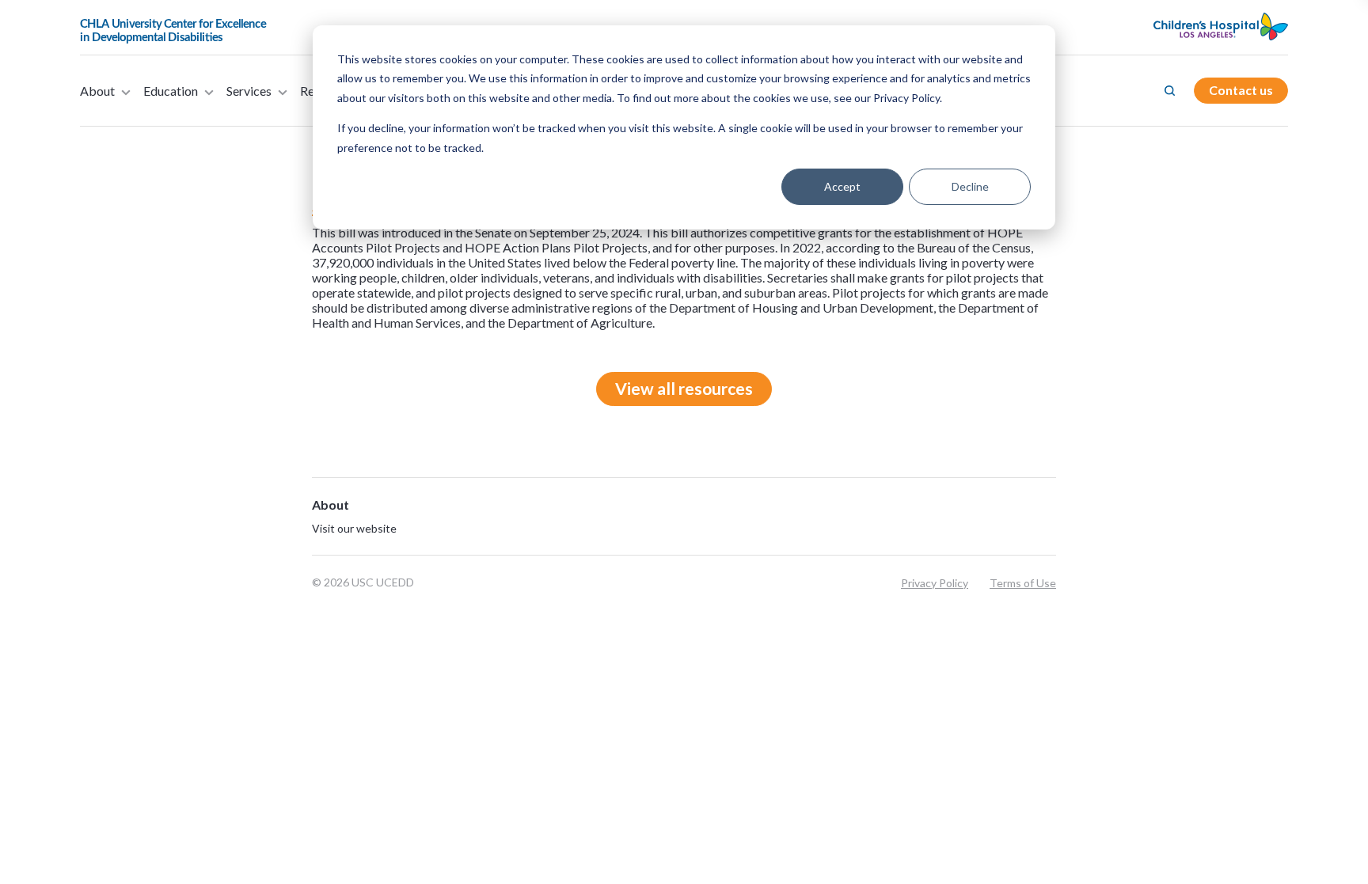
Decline (970, 186)
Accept (842, 186)
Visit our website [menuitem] (354, 528)
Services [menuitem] (249, 90)
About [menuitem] (97, 90)
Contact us (1241, 89)
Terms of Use (1023, 583)
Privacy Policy (934, 583)
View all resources (684, 388)
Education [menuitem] (170, 90)
